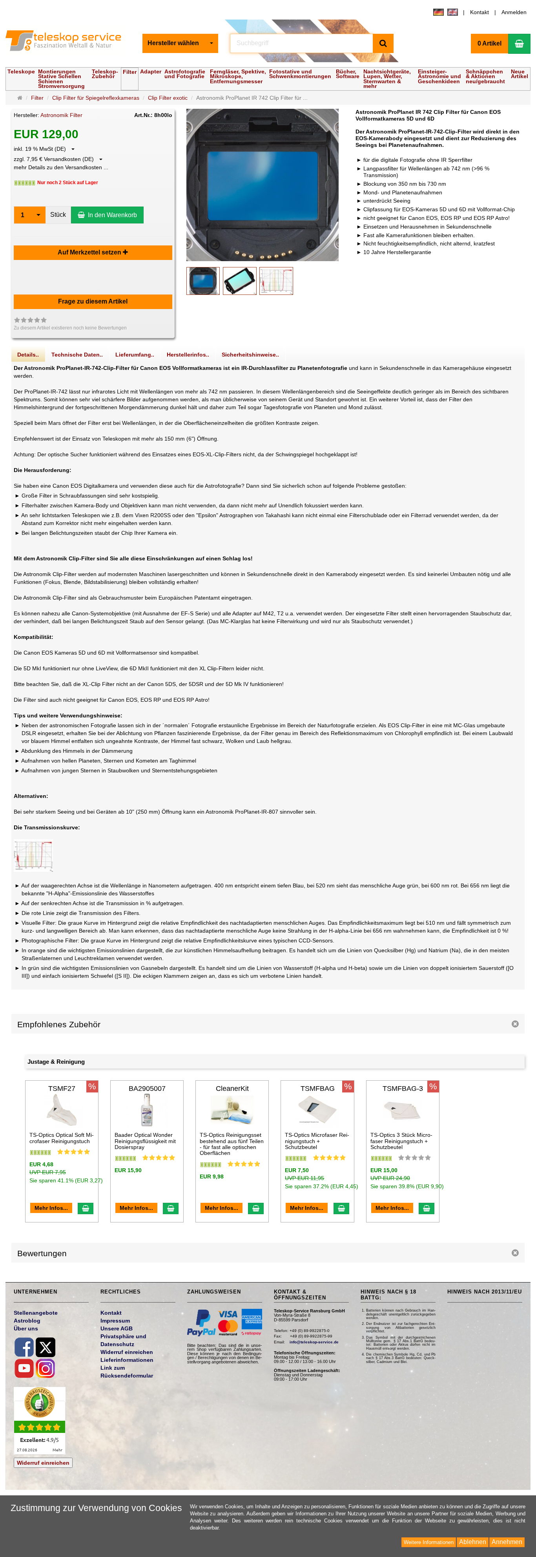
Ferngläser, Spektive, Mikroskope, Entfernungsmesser (238, 76)
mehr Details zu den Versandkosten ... (61, 167)
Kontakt (479, 12)
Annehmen (507, 1542)
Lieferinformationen (126, 1360)
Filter (130, 72)
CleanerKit (232, 1088)
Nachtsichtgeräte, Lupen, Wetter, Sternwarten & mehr (387, 78)
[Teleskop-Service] (68, 42)
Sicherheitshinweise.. (250, 354)
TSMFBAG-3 (403, 1088)
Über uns (26, 1328)
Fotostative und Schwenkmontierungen (300, 73)
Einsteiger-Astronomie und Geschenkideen (439, 76)
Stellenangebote (36, 1313)
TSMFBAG (318, 1088)
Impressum (115, 1320)
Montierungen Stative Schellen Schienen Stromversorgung (61, 78)
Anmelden (514, 12)
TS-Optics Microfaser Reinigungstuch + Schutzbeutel (317, 1141)
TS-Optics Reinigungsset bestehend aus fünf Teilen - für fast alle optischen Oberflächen (232, 1144)
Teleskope (21, 71)
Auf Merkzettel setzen (90, 252)
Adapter (150, 71)
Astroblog (27, 1320)
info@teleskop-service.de (314, 1342)
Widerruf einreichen (43, 1463)
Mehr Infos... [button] (51, 1208)
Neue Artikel (519, 73)
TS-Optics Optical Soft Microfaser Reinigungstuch (61, 1138)
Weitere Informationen (429, 1542)
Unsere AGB (116, 1328)
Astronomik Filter (61, 115)
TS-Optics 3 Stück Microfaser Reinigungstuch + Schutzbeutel (401, 1141)
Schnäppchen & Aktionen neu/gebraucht (485, 76)
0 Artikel (489, 43)
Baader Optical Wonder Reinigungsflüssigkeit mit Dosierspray (145, 1141)
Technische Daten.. (77, 354)
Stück (58, 214)
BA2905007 (147, 1088)
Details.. (28, 354)
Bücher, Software (347, 73)
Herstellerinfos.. (188, 354)
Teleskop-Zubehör (105, 73)
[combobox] (180, 43)
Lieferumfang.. (134, 354)
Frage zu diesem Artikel (93, 301)
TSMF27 (61, 1088)
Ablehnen (472, 1542)
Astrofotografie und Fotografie (184, 73)
